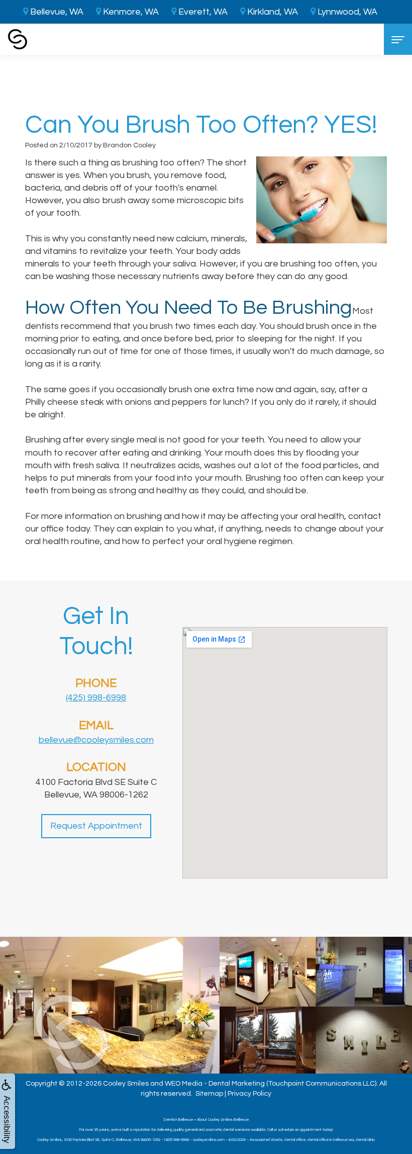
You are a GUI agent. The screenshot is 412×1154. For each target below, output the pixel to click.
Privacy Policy (249, 1093)
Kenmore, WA (130, 12)
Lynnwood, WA (346, 12)
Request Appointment (96, 826)
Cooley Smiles (126, 1083)
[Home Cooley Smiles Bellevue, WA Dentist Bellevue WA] (18, 39)
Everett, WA (202, 12)
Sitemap (209, 1093)
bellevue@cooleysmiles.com (96, 740)
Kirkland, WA (271, 12)
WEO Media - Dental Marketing (215, 1083)
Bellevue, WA (55, 12)
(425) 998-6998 (96, 697)
